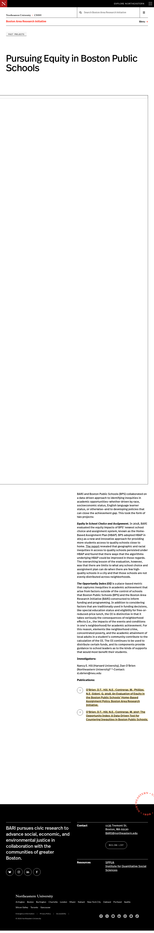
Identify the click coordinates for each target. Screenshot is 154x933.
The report (92, 546)
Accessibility (61, 914)
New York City (94, 902)
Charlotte (53, 902)
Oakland (107, 902)
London (63, 902)
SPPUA (109, 862)
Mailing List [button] (116, 845)
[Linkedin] (119, 916)
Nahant (81, 902)
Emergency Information (25, 914)
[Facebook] (101, 916)
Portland (117, 902)
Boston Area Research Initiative (26, 21)
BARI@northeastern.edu (121, 833)
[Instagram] (125, 916)
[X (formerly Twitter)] (107, 916)
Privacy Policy (45, 914)
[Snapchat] (131, 916)
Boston (30, 902)
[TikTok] (137, 916)
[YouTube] (113, 916)
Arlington (20, 902)
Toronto (34, 907)
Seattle (127, 902)
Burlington (41, 902)
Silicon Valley (22, 907)
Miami (72, 902)
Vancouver (45, 907)
